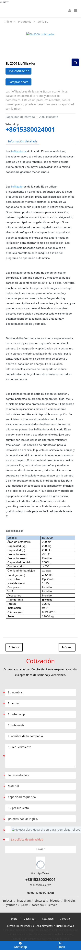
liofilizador (17, 186)
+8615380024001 (30, 129)
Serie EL (43, 21)
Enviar (40, 849)
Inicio (8, 21)
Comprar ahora (18, 82)
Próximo (67, 647)
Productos (24, 21)
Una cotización (18, 71)
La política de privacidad (27, 839)
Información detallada (22, 141)
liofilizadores (19, 151)
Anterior (14, 647)
